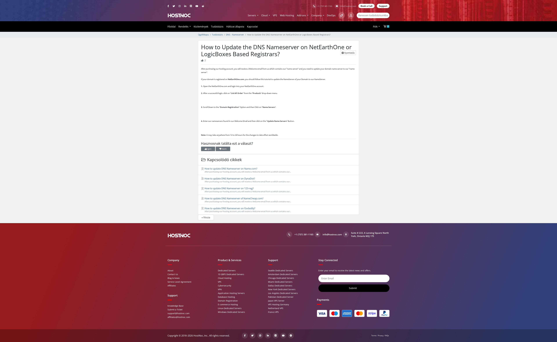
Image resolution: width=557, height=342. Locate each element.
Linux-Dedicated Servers (230, 308)
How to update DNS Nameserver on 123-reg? (247, 190)
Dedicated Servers (227, 270)
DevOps (331, 15)
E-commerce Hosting (228, 304)
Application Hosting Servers (231, 293)
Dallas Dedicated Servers (280, 285)
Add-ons (302, 15)
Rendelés (183, 26)
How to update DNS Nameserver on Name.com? (247, 170)
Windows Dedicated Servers (231, 312)
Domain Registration (228, 300)
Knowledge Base (175, 305)
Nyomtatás (349, 52)
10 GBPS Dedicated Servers (231, 274)
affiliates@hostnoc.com (179, 317)
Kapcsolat (252, 26)
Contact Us (173, 274)
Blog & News (174, 278)
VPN (220, 289)
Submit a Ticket (175, 309)
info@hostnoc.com (348, 6)
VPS (275, 15)
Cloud (264, 15)
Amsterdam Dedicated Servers (283, 274)
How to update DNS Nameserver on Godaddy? (247, 210)
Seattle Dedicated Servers (280, 270)
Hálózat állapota (235, 26)
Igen (209, 148)
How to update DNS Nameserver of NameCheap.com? (247, 200)
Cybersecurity (224, 285)
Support (383, 5)
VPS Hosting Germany (278, 304)
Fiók (375, 26)
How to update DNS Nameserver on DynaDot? (247, 180)
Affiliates (172, 285)
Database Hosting (226, 297)
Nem (224, 148)
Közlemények (201, 26)
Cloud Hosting (225, 278)
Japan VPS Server (276, 300)
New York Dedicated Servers (281, 289)
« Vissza (206, 217)
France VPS (273, 312)
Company (316, 15)
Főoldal (172, 26)
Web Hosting (287, 15)
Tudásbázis (217, 26)
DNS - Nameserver (235, 34)
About (170, 270)
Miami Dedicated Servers (280, 281)
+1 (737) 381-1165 (324, 6)
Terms (374, 335)
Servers (252, 15)
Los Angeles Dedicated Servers (283, 293)
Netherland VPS (275, 308)
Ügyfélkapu (203, 34)
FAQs (387, 335)
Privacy (381, 335)
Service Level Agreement (179, 281)
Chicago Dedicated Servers (281, 278)
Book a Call (366, 5)
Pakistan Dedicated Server (280, 297)
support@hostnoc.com (178, 313)
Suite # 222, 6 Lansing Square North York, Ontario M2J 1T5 (370, 234)
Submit (353, 288)
